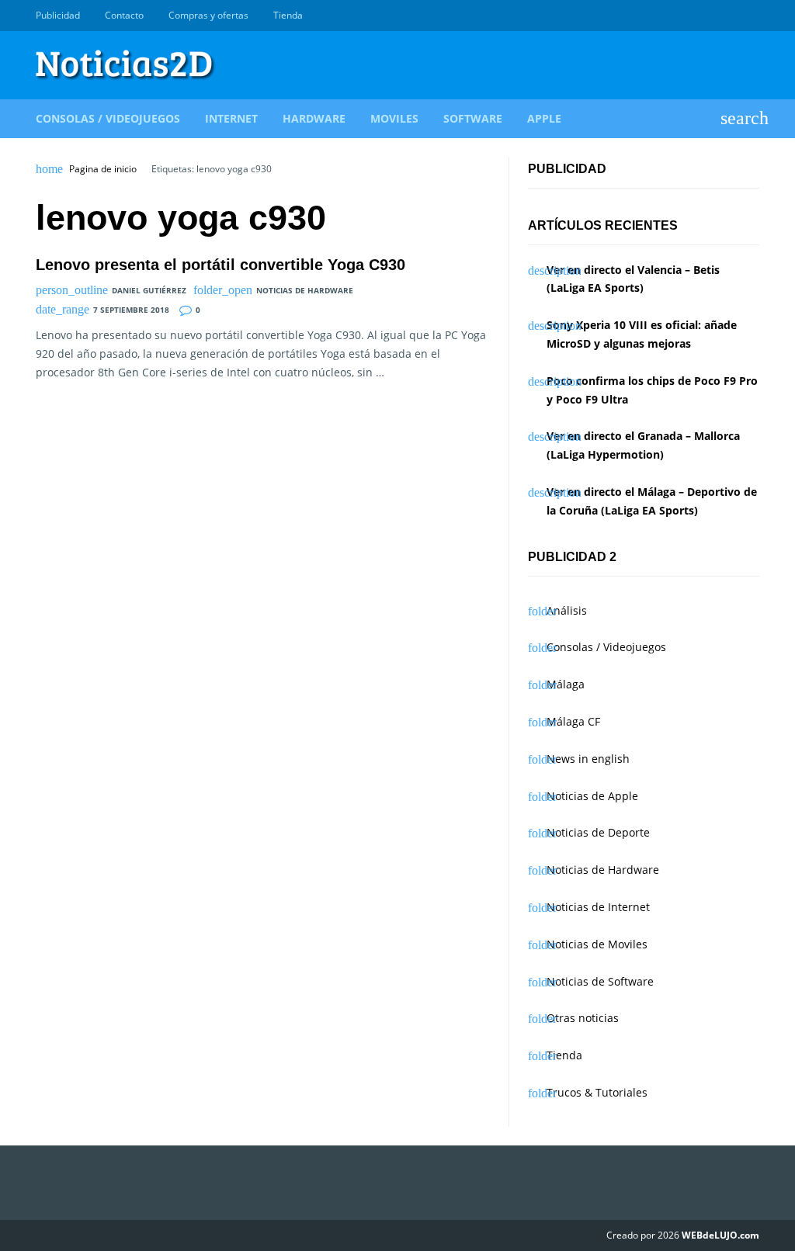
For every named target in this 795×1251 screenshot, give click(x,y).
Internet (231, 118)
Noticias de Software (600, 981)
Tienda (288, 15)
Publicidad (58, 15)
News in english (588, 758)
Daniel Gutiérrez (149, 290)
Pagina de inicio (103, 169)
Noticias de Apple (592, 795)
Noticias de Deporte (598, 832)
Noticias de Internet (598, 906)
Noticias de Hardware (304, 290)
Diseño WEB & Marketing (733, 15)
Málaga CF (573, 721)
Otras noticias (583, 1017)
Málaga (566, 684)
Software (472, 118)
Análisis (567, 610)
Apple (544, 118)
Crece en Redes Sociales (751, 15)
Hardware (314, 118)
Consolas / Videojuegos (108, 118)
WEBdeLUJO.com (720, 1235)
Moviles (394, 118)
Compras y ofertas (208, 15)
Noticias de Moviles (597, 944)
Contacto (124, 15)
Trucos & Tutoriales (597, 1092)
